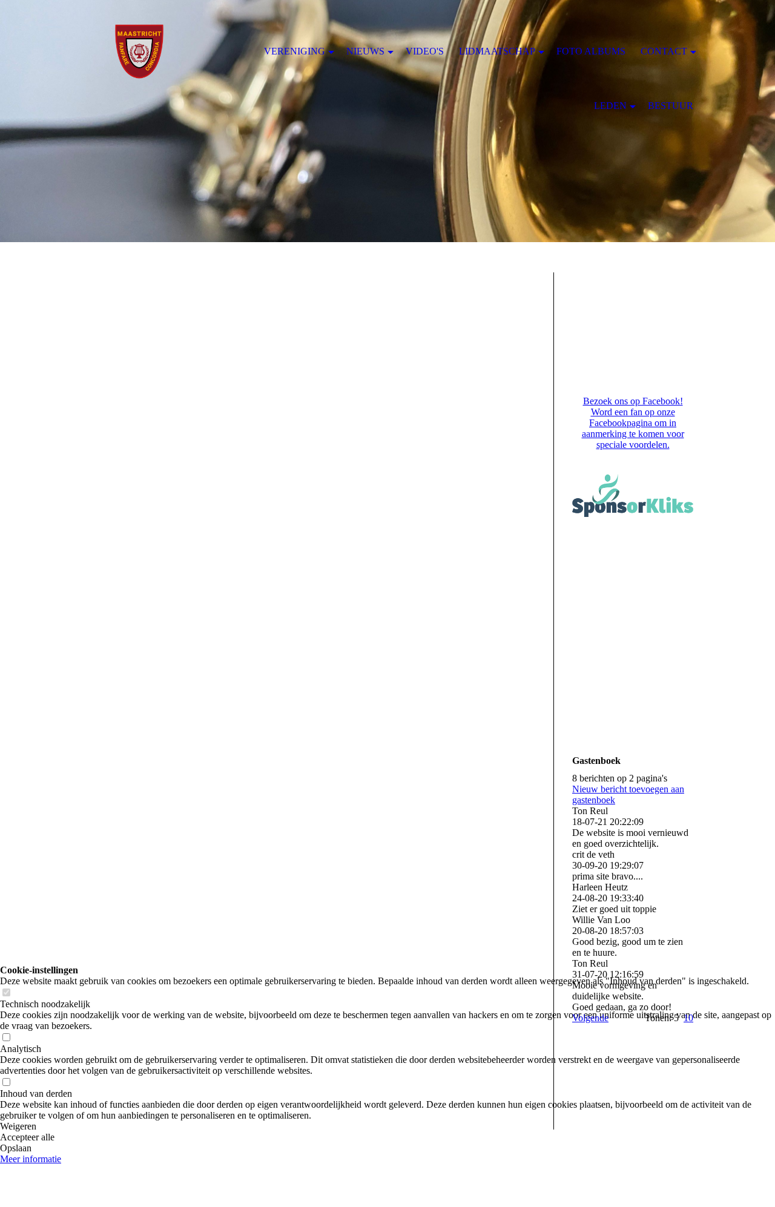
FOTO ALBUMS (590, 51)
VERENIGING (294, 51)
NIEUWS (365, 51)
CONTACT (664, 51)
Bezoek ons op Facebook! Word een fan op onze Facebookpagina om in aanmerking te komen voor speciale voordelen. (633, 423)
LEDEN (610, 105)
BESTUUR (670, 105)
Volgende (590, 1018)
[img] (387, 121)
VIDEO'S (425, 51)
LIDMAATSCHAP (497, 51)
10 (688, 1018)
